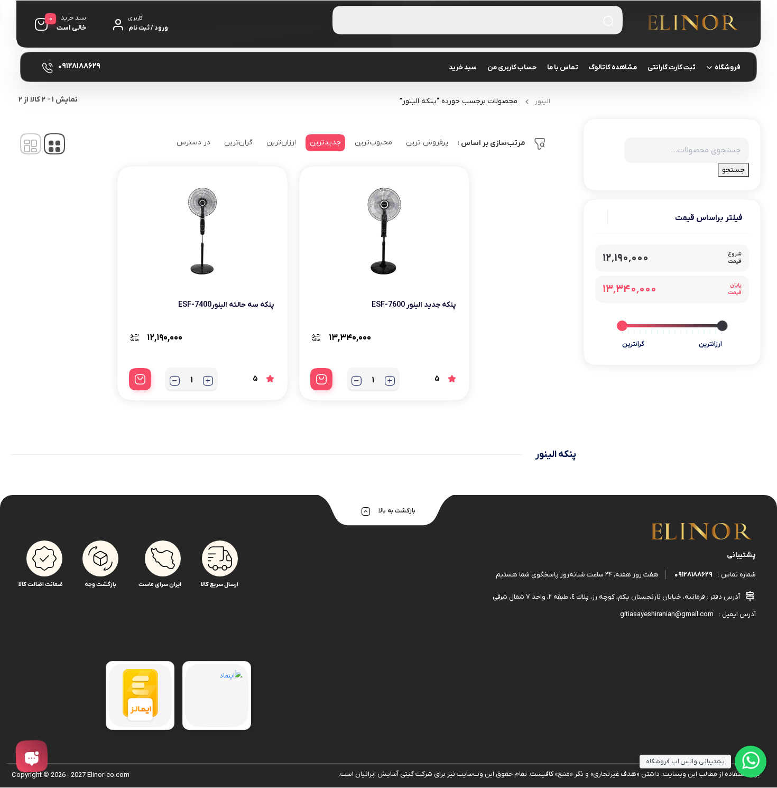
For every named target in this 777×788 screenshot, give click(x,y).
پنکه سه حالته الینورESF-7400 (226, 305)
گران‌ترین (238, 143)
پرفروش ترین (427, 143)
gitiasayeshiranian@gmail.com (667, 614)
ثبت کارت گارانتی (672, 67)
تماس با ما (562, 67)
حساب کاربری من (511, 67)
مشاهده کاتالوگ (613, 67)
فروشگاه (728, 67)
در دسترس (193, 143)
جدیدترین (325, 143)
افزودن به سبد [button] (321, 379)
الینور (542, 101)
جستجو (733, 170)
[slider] (722, 325)
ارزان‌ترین (281, 143)
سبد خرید (463, 67)
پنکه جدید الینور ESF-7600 (414, 305)
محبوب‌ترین (373, 143)
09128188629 (693, 574)
